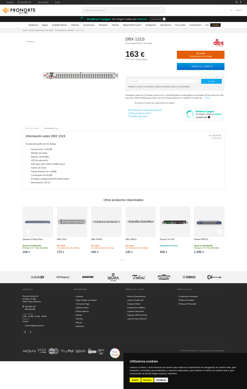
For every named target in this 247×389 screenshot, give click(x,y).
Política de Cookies (186, 300)
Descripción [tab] (32, 128)
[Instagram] (237, 2)
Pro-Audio (180, 25)
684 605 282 (25, 2)
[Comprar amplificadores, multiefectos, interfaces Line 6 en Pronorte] (35, 277)
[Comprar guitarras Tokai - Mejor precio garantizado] (136, 277)
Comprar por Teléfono (136, 308)
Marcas (79, 322)
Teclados (103, 25)
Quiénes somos (82, 308)
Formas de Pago (82, 304)
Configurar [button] (161, 380)
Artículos (79, 319)
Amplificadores (59, 25)
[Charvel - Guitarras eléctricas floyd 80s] (212, 277)
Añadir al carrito (201, 66)
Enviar (211, 81)
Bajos (45, 25)
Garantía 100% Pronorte (137, 315)
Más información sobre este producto (144, 110)
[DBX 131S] (30, 42)
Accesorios (88, 25)
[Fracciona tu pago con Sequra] (203, 114)
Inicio (25, 30)
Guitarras (33, 25)
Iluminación (195, 25)
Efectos (75, 25)
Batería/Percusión (132, 25)
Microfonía (165, 25)
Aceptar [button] (135, 380)
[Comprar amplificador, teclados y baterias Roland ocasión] (60, 277)
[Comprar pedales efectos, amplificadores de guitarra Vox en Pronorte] (161, 277)
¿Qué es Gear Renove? (137, 319)
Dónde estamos (82, 311)
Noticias (79, 315)
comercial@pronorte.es (34, 326)
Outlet (215, 25)
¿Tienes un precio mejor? (139, 113)
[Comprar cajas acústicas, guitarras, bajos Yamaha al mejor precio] (186, 277)
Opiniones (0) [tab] (51, 128)
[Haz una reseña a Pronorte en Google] (115, 353)
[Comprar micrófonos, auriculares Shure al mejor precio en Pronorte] (85, 277)
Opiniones (80, 326)
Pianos (115, 25)
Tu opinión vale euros (137, 116)
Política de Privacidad (187, 304)
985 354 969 (42, 2)
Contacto (9, 2)
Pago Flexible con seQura (86, 300)
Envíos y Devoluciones (136, 296)
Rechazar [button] (147, 380)
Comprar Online (133, 304)
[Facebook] (241, 2)
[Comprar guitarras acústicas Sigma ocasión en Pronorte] (111, 277)
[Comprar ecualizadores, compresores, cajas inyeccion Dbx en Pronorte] (218, 42)
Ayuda (57, 2)
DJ (206, 25)
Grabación (150, 25)
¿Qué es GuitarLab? (135, 300)
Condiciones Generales (188, 296)
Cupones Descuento (135, 311)
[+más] (207, 98)
